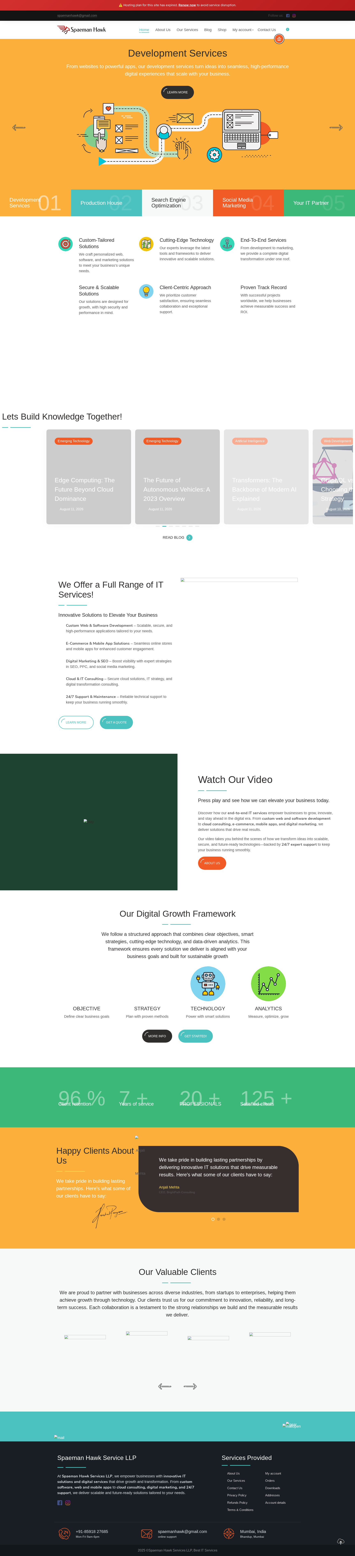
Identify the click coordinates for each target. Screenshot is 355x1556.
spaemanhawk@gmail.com (77, 15)
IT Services (209, 1550)
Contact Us (267, 30)
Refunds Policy (237, 1502)
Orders (270, 1480)
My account (242, 30)
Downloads (272, 1488)
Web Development (337, 441)
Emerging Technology (74, 441)
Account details (275, 1502)
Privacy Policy (237, 1495)
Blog (208, 30)
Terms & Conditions (240, 1510)
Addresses (272, 1495)
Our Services (187, 30)
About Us (163, 30)
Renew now (187, 5)
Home (144, 30)
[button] (158, 526)
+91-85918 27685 (92, 1531)
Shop (222, 30)
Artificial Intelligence (250, 441)
